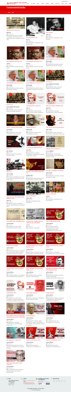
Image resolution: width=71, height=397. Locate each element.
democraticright (41, 154)
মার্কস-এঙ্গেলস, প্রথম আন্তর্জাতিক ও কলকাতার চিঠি (54, 170)
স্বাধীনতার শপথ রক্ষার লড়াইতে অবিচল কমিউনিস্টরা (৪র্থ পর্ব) (54, 246)
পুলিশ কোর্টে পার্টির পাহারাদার (31, 196)
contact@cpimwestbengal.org (28, 382)
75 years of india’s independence (52, 226)
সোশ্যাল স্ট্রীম (57, 3)
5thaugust (29, 201)
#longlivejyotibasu (31, 42)
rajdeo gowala (16, 371)
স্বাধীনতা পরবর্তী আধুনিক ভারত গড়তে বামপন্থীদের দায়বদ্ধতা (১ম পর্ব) (34, 269)
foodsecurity (48, 88)
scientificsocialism (55, 133)
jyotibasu (27, 44)
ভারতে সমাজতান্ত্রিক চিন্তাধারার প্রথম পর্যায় (53, 221)
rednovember (48, 156)
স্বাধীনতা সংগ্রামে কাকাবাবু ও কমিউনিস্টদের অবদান (54, 106)
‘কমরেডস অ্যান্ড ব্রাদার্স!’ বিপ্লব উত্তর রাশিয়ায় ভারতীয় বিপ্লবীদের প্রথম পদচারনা (15, 197)
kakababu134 (60, 299)
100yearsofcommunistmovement (13, 35)
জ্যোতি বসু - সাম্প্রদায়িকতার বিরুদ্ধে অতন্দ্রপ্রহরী (14, 127)
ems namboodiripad (57, 154)
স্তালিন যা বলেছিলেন (49, 32)
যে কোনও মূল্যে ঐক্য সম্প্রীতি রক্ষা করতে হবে (34, 148)
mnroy (14, 38)
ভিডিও (63, 3)
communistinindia (9, 36)
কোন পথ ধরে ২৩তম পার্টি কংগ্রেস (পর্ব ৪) (33, 340)
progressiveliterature (49, 200)
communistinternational (50, 278)
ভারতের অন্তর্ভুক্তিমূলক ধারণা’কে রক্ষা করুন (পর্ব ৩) (54, 59)
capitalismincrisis (29, 322)
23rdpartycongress (29, 346)
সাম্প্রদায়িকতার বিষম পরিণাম (11, 293)
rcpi (20, 371)
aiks (19, 345)
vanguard (19, 227)
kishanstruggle (21, 346)
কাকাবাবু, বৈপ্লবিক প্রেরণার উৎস (31, 293)
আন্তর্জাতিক (47, 3)
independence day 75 (60, 278)
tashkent (7, 68)
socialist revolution (9, 179)
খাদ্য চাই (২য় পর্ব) (9, 105)
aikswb (22, 345)
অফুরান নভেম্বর (9, 172)
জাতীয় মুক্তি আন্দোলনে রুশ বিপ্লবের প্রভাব (53, 149)
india (19, 36)
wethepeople (60, 65)
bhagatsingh (13, 154)
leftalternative (48, 39)
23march (9, 154)
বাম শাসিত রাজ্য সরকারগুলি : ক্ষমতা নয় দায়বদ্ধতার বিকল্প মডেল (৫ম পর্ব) (34, 246)
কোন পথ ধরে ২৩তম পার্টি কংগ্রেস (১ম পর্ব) (53, 340)
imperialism (30, 323)
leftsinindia (41, 253)
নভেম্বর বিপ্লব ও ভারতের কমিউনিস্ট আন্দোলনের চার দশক (35, 172)
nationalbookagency (57, 199)
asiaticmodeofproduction (50, 227)
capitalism (40, 320)
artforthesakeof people (52, 320)
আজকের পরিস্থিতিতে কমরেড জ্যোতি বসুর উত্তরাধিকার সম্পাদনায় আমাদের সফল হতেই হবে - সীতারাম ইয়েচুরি (15, 316)
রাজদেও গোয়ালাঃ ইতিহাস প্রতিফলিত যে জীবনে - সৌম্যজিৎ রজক (14, 363)
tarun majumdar (57, 322)
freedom (56, 229)
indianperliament (49, 65)
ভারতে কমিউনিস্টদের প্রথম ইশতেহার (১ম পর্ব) (14, 61)
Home (9, 12)
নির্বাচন (38, 3)
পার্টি (27, 3)
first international (56, 175)
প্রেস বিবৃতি (52, 3)
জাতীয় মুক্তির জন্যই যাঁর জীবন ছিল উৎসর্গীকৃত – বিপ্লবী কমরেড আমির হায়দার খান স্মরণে (55, 269)
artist (57, 320)
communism (21, 35)
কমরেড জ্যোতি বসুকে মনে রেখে (31, 37)
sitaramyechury (54, 65)
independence (28, 276)
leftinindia (42, 323)
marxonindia (56, 230)
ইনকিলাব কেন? (9, 149)
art (47, 320)
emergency (57, 253)
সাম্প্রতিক (42, 3)
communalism (37, 152)
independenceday (12, 252)
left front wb (32, 253)
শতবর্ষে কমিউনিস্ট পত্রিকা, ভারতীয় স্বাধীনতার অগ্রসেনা (15, 221)
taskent (7, 39)
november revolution (59, 155)
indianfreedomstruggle (30, 112)
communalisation (9, 299)
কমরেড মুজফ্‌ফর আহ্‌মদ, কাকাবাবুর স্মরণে (33, 106)
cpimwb (16, 36)
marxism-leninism (9, 38)
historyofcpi (16, 66)
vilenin (63, 133)
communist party (50, 37)
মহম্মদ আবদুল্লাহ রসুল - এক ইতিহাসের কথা (13, 340)
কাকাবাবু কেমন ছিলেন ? (50, 293)
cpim (13, 36)
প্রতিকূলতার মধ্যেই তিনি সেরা (31, 127)
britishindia (10, 203)
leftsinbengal (37, 253)
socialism (22, 38)
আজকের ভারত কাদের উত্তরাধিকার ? (12, 245)
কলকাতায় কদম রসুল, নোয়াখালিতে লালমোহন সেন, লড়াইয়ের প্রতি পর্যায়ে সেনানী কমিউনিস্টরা (35, 222)
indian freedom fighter (37, 111)
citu (8, 369)
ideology (58, 132)
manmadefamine (29, 325)
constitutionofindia (36, 154)
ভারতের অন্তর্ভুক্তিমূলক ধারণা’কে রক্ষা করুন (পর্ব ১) (35, 83)
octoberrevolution (9, 227)
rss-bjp (11, 325)
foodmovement (59, 87)
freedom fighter (56, 111)
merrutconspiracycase (49, 300)
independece (21, 369)
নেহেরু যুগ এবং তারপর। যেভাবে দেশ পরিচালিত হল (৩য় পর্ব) (15, 269)
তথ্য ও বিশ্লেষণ (33, 3)
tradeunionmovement (9, 372)
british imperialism (50, 275)
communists (8, 205)
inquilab (13, 155)
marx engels (62, 175)
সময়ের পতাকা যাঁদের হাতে (50, 316)
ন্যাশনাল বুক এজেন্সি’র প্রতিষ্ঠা (51, 194)
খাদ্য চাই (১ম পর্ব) (49, 82)
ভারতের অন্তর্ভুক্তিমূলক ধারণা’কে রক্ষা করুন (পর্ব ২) (15, 83)
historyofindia (21, 66)
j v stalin (61, 37)
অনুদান (66, 3)
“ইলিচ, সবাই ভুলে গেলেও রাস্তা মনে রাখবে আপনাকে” (55, 127)
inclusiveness (61, 64)
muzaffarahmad (18, 38)
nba (61, 199)
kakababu (35, 112)
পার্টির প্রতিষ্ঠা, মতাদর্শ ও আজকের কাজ (13, 30)
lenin (21, 36)
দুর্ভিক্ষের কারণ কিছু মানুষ (30, 316)
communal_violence (18, 132)
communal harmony (11, 132)
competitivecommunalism (17, 300)
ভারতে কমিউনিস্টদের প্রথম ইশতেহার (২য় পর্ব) (34, 61)
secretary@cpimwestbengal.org (29, 383)
